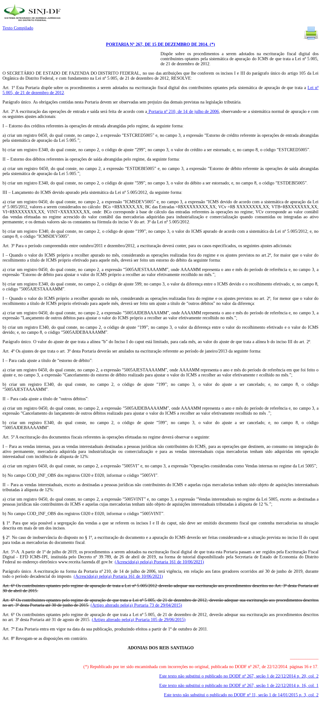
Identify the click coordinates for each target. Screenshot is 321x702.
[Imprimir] (310, 39)
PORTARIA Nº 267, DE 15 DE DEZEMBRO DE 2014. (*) (160, 44)
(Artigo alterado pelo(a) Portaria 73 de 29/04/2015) (136, 605)
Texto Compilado (18, 28)
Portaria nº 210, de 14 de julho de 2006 (183, 111)
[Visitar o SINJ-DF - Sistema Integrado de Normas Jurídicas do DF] (33, 23)
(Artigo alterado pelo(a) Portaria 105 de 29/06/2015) (139, 619)
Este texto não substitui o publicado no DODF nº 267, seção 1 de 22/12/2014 (238, 676)
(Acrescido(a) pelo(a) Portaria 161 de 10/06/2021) (159, 562)
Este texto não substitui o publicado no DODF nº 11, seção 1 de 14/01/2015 (241, 695)
